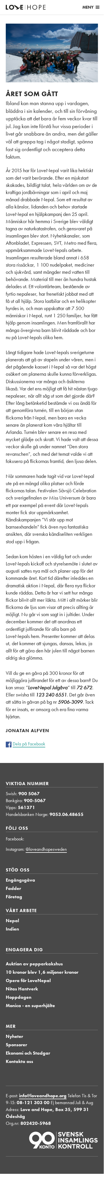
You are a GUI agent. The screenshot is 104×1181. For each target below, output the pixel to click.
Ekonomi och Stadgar (28, 1053)
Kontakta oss (19, 1061)
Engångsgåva (20, 880)
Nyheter (14, 1036)
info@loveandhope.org (43, 1096)
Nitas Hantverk (22, 989)
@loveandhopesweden (46, 849)
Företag (14, 897)
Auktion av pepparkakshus (34, 964)
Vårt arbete (21, 910)
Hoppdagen (18, 997)
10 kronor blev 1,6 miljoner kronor (42, 972)
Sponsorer (16, 1045)
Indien (12, 929)
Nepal (12, 921)
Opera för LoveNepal (28, 980)
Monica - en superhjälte (30, 1005)
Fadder (13, 888)
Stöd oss (18, 870)
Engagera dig (24, 950)
